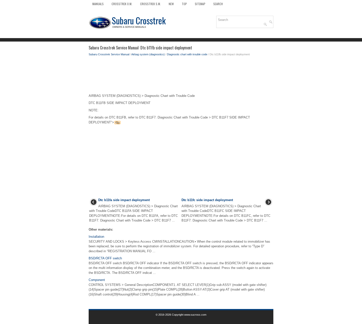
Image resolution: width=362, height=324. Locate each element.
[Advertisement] (181, 76)
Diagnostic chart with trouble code (187, 54)
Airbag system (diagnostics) (148, 54)
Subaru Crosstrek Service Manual (109, 54)
